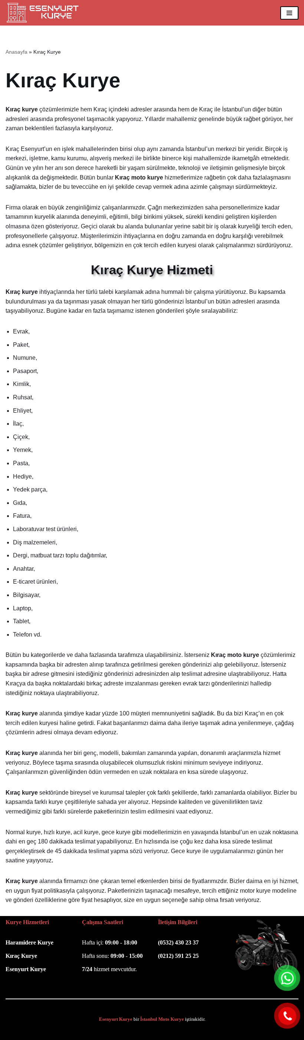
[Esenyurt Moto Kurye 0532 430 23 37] (44, 12)
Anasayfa (16, 52)
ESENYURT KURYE (119, 1032)
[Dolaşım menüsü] (289, 13)
